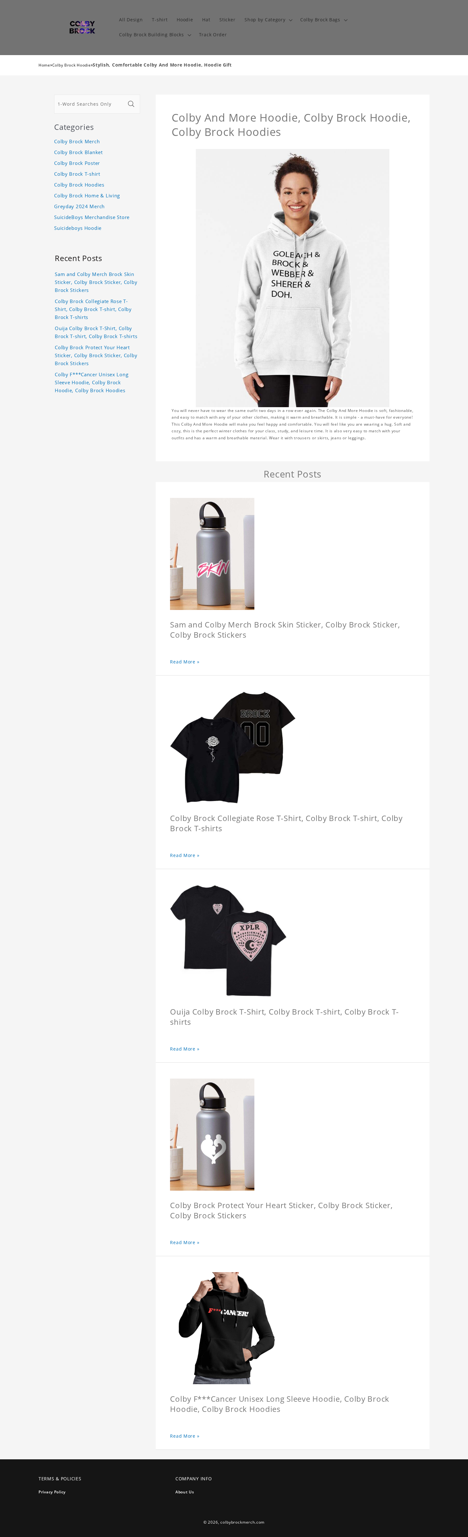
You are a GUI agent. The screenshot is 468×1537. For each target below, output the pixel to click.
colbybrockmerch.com (242, 1522)
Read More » (184, 662)
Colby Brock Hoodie (71, 65)
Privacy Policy (52, 1492)
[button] (268, 19)
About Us (184, 1492)
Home (44, 65)
